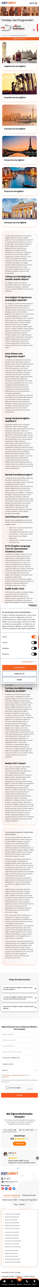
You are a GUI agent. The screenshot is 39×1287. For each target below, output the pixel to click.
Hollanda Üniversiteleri (12, 1226)
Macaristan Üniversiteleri (13, 1241)
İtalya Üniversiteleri (11, 1253)
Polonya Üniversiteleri (12, 1244)
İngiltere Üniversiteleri (12, 1235)
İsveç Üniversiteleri (11, 1220)
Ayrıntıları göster (27, 661)
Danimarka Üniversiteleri (13, 1247)
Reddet (19, 680)
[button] (1, 1157)
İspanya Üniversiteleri (12, 1217)
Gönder (19, 1095)
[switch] (34, 642)
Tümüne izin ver (19, 667)
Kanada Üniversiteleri (12, 1238)
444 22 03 (7, 1179)
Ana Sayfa (5, 35)
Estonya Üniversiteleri (12, 1223)
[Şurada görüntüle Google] (5, 1154)
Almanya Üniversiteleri (12, 1228)
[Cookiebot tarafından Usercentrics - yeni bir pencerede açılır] (28, 605)
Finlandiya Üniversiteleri (12, 1259)
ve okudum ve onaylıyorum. (15, 1076)
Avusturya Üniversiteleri (12, 1214)
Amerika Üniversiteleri (12, 1232)
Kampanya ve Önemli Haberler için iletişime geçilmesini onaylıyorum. (19, 1081)
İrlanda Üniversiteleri (11, 1250)
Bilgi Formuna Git (19, 39)
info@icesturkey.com (11, 1182)
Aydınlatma (7, 1075)
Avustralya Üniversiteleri (13, 1262)
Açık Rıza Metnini (18, 1075)
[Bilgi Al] (19, 1280)
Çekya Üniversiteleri (11, 1256)
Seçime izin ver (19, 673)
